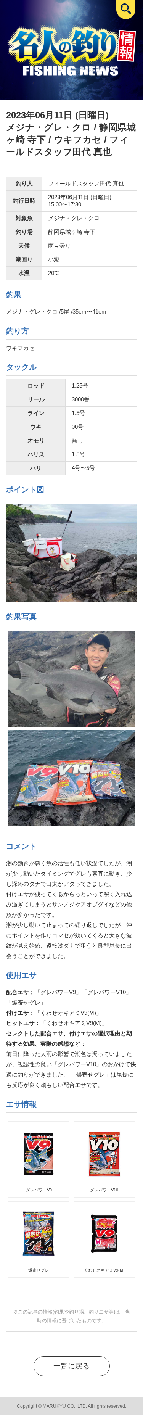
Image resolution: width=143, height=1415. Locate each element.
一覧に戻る (71, 1366)
